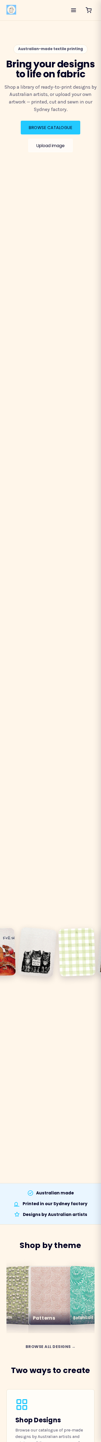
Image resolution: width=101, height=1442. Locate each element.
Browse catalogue (50, 127)
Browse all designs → (51, 1346)
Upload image (50, 145)
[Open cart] (89, 10)
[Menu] (73, 10)
